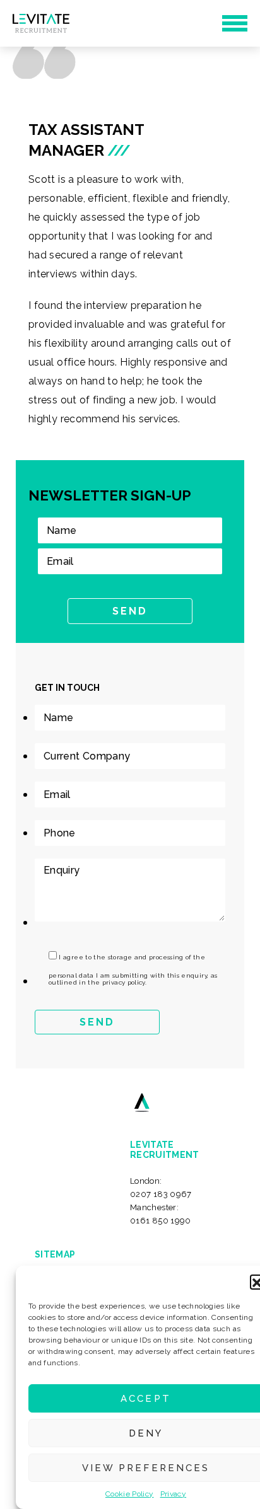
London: (161, 1187)
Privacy (173, 1493)
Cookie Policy (129, 1493)
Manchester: (160, 1214)
